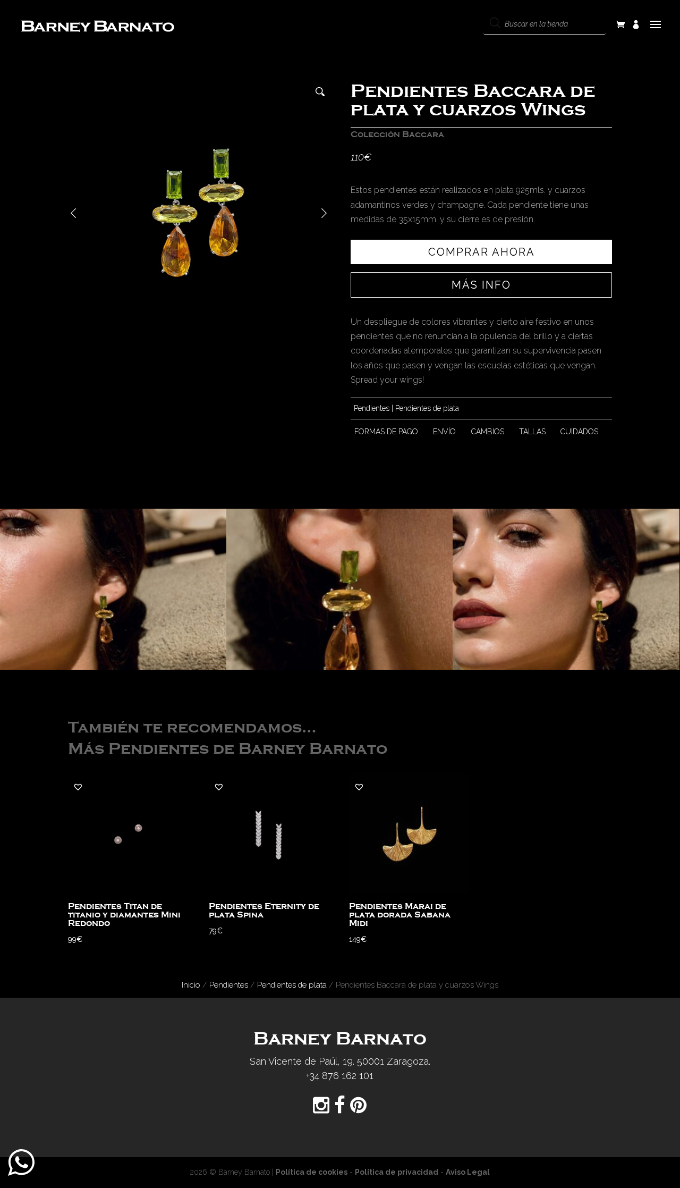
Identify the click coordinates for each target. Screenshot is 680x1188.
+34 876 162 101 (339, 1075)
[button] (78, 786)
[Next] (324, 213)
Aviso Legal (468, 1172)
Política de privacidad (396, 1172)
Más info (481, 285)
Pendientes (371, 408)
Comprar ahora (481, 252)
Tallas (532, 431)
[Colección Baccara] (113, 589)
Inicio (191, 984)
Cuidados (579, 431)
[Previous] (73, 213)
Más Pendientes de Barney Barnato (227, 749)
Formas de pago (386, 431)
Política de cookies (311, 1172)
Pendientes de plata (427, 408)
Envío (444, 431)
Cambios (487, 431)
